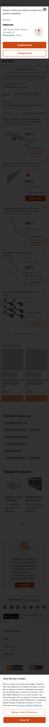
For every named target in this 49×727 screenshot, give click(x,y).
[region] (24, 701)
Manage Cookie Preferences (24, 712)
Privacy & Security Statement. (30, 705)
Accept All (24, 720)
